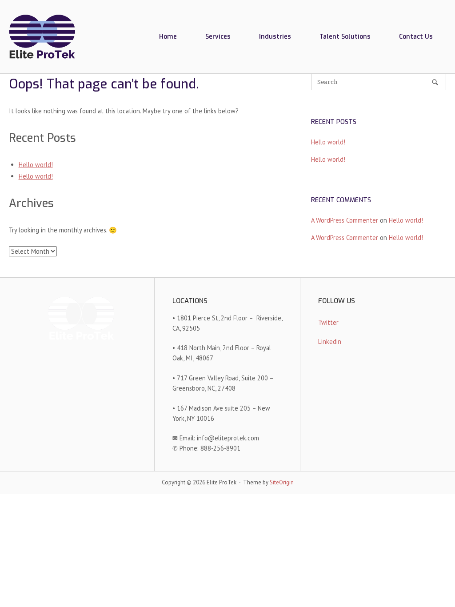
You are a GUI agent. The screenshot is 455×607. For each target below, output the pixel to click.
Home (168, 36)
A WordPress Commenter (344, 220)
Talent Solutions (345, 36)
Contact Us (416, 36)
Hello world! (36, 164)
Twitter (328, 322)
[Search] (435, 82)
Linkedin (329, 341)
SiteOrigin (282, 482)
